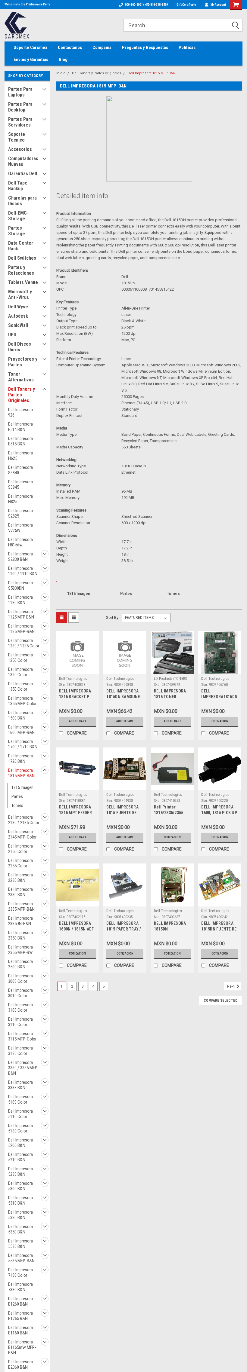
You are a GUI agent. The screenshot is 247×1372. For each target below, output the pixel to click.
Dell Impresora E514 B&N (20, 426)
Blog (63, 59)
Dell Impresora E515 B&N (20, 441)
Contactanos (70, 47)
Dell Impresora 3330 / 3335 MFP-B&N (23, 1068)
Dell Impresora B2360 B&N (20, 1364)
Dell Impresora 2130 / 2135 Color (23, 819)
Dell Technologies (73, 679)
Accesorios (20, 149)
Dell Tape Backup (17, 185)
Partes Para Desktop (20, 107)
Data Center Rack (20, 246)
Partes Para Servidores (20, 122)
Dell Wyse (18, 307)
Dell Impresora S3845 (20, 484)
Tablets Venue (23, 282)
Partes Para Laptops (20, 92)
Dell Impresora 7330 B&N (20, 1287)
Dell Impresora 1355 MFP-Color (22, 700)
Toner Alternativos (21, 377)
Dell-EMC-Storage (18, 216)
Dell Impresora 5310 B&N (20, 1200)
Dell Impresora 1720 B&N (20, 758)
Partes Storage (16, 231)
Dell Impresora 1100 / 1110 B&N (22, 571)
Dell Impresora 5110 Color (20, 1113)
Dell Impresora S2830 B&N (20, 556)
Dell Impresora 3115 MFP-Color (22, 1036)
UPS (12, 335)
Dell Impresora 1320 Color (20, 672)
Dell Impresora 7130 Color (20, 1272)
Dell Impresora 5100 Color (20, 1099)
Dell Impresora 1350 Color (20, 686)
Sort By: (112, 617)
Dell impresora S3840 (20, 470)
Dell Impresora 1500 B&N (20, 715)
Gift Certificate (186, 4)
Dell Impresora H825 (20, 498)
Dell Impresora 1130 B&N (20, 599)
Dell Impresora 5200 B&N (20, 1142)
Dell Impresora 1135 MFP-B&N (21, 628)
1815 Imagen (22, 787)
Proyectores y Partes (22, 362)
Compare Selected (220, 1000)
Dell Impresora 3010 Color (20, 993)
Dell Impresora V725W (20, 527)
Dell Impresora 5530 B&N (20, 1243)
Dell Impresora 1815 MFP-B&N (21, 773)
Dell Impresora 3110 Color (20, 1021)
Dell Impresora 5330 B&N (20, 1214)
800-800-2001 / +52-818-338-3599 (146, 4)
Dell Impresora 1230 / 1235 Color (23, 643)
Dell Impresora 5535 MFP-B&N (21, 1258)
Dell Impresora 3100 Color (20, 1007)
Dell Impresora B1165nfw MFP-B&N (22, 1347)
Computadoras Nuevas (23, 161)
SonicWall (18, 325)
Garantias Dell (22, 173)
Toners (17, 805)
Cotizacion (219, 721)
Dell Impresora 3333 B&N (20, 1085)
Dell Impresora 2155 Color (20, 863)
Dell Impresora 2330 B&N (20, 892)
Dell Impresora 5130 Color (20, 1128)
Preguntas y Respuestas (145, 47)
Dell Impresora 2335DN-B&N (20, 920)
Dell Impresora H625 (20, 455)
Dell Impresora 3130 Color (20, 1050)
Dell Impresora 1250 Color (20, 657)
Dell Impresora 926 (20, 412)
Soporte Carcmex (30, 47)
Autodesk (18, 316)
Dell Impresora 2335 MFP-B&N (21, 906)
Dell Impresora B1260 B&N (20, 1301)
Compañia (101, 47)
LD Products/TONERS (170, 679)
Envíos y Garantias (31, 59)
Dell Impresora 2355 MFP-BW (20, 949)
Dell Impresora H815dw (20, 542)
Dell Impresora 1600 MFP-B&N (21, 729)
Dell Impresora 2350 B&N (20, 935)
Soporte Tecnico (16, 137)
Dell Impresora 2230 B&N (20, 877)
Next (231, 986)
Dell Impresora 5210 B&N (20, 1157)
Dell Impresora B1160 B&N (20, 1330)
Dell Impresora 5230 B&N (20, 1171)
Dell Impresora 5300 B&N (20, 1186)
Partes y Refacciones (21, 270)
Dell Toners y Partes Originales (21, 394)
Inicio (60, 73)
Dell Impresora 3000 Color (20, 978)
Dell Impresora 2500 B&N (20, 964)
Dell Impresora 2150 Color (20, 848)
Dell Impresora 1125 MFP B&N (21, 614)
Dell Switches (22, 258)
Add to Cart (77, 721)
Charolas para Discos (22, 200)
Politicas (187, 47)
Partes (17, 796)
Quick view (77, 669)
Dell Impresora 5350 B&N (20, 1229)
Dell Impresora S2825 (20, 513)
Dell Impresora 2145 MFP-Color (22, 834)
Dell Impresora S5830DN (20, 585)
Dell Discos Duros (19, 347)
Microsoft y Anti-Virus (20, 294)
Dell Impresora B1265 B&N (20, 1315)
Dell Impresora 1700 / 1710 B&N (22, 744)
